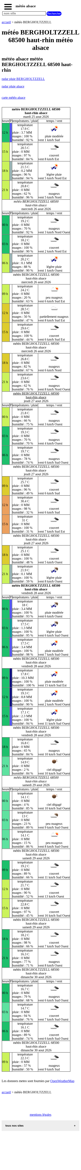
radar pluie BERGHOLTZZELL (23, 79)
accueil (6, 22)
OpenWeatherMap (62, 1081)
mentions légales (40, 1114)
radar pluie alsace (13, 86)
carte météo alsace (13, 97)
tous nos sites (14, 1125)
